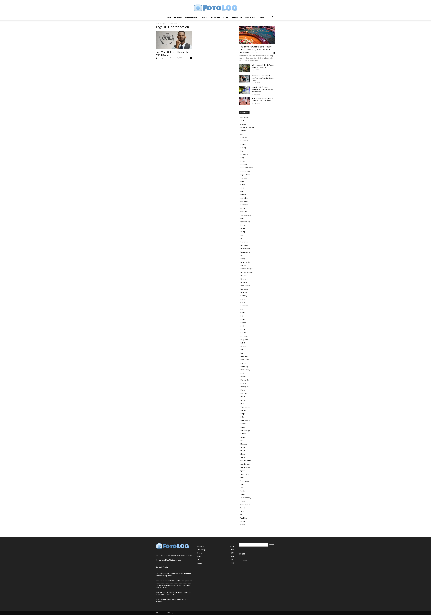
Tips (241, 488)
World (242, 521)
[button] (272, 18)
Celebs (242, 191)
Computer (244, 205)
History (243, 323)
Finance (243, 279)
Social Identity (245, 461)
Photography (245, 420)
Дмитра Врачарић (162, 58)
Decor (242, 228)
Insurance (243, 346)
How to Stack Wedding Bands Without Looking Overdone (172, 600)
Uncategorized (245, 504)
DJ (241, 238)
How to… (243, 333)
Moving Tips (244, 387)
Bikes (242, 151)
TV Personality (245, 498)
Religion (243, 434)
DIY (241, 235)
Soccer (242, 457)
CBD (242, 188)
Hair (241, 316)
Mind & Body (245, 370)
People (242, 414)
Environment (245, 252)
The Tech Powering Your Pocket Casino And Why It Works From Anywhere (173, 574)
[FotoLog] (215, 7)
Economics (244, 242)
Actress (243, 124)
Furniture (243, 292)
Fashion (243, 265)
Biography (244, 154)
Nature (242, 397)
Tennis (242, 484)
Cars (242, 181)
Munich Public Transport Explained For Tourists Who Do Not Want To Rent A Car (174, 594)
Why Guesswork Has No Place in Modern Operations (174, 581)
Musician (243, 393)
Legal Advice (245, 356)
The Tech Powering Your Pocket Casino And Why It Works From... (256, 48)
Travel (262, 17)
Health (242, 319)
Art (241, 134)
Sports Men (244, 474)
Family (242, 259)
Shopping (243, 444)
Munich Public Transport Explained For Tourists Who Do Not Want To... (262, 89)
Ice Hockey (244, 336)
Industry (243, 343)
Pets (242, 417)
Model (242, 373)
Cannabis (243, 178)
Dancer (243, 225)
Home (168, 17)
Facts (242, 255)
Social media (245, 467)
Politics (243, 424)
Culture (243, 218)
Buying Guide (245, 174)
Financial (243, 282)
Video (242, 511)
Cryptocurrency (245, 215)
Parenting (243, 410)
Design (242, 232)
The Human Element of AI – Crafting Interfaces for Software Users (263, 78)
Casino (242, 185)
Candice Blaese (244, 52)
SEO (241, 440)
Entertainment (192, 17)
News (242, 403)
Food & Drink (245, 286)
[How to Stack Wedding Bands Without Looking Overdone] (244, 101)
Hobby (242, 326)
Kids (241, 350)
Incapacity (244, 339)
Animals (243, 131)
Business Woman (246, 168)
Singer (242, 447)
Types (242, 501)
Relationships (245, 430)
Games (204, 17)
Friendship (244, 289)
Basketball (244, 141)
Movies (243, 383)
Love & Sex (244, 360)
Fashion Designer (246, 269)
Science (243, 437)
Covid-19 (243, 211)
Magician (243, 363)
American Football (247, 127)
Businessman (245, 171)
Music (242, 390)
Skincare (243, 454)
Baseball (243, 137)
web (241, 515)
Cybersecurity (245, 222)
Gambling (243, 296)
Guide (242, 312)
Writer (242, 525)
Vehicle (242, 508)
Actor (242, 121)
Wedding (243, 518)
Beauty (243, 144)
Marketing (244, 366)
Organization (245, 407)
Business (178, 17)
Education (244, 245)
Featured (243, 275)
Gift (241, 309)
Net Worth (215, 17)
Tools (242, 491)
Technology (236, 17)
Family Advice (245, 262)
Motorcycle (244, 380)
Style (225, 17)
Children (243, 195)
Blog (242, 158)
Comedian (244, 198)
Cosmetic (243, 208)
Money (242, 376)
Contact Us (250, 17)
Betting (243, 147)
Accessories (244, 117)
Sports (242, 471)
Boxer (242, 161)
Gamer (242, 299)
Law (241, 353)
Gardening (244, 306)
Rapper (243, 427)
